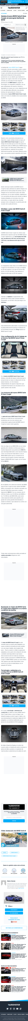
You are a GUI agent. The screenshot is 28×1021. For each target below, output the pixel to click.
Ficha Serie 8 (14, 910)
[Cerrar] (26, 27)
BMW (4, 852)
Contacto (5, 1018)
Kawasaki (7, 5)
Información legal (10, 1018)
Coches (14, 10)
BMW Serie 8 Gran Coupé (9, 856)
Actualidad (3, 10)
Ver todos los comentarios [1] (14, 928)
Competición (9, 10)
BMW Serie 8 (14, 852)
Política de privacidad (20, 1018)
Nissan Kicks (13, 5)
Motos (12, 943)
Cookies (15, 1018)
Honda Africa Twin (20, 5)
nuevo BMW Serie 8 (13, 67)
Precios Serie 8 (14, 918)
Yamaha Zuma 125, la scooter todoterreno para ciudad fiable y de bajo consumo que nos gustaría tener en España (13, 61)
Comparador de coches (14, 919)
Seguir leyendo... (21, 888)
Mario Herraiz (5, 22)
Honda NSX (3, 5)
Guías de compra (21, 10)
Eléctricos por (8, 4)
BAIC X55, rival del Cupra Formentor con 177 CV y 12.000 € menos (13, 58)
